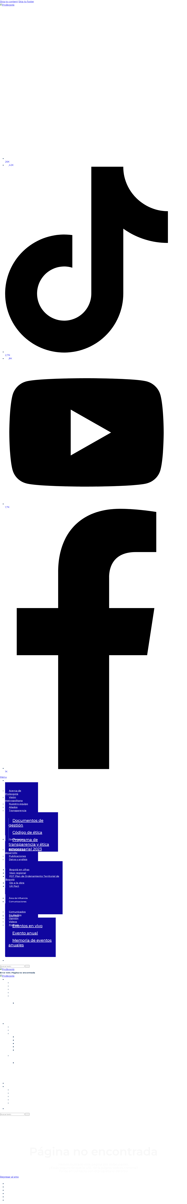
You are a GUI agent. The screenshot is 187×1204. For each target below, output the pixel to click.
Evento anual (25, 933)
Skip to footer (26, 1)
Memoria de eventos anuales (30, 942)
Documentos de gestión (26, 822)
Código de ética (27, 832)
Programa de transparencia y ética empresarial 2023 (29, 844)
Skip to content (9, 1)
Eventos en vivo (27, 925)
